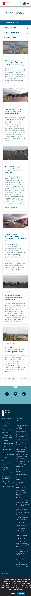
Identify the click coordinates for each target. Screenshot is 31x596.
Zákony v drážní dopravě (22, 525)
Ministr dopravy (6, 423)
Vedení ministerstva (7, 429)
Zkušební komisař (20, 538)
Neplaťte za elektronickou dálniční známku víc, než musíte (22, 564)
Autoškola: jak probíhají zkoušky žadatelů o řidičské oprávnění (22, 426)
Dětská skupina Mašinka (8, 486)
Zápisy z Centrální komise (8, 454)
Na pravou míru (9, 38)
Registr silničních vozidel (22, 440)
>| (29, 378)
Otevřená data (5, 440)
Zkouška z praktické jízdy (22, 474)
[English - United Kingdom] (24, 4)
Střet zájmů (5, 457)
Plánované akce (9, 28)
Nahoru (15, 387)
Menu (28, 3)
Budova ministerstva (7, 432)
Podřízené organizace (7, 443)
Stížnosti (4, 446)
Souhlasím (21, 593)
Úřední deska (5, 426)
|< (2, 378)
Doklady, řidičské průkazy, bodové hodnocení (20, 530)
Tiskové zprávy (12, 23)
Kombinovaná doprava (21, 431)
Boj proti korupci (6, 461)
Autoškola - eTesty (20, 487)
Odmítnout (12, 593)
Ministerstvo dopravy (6, 3)
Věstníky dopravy (20, 522)
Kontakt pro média (11, 33)
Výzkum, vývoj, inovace (21, 535)
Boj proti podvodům (7, 464)
